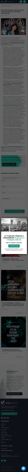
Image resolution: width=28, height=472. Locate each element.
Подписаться (14, 245)
